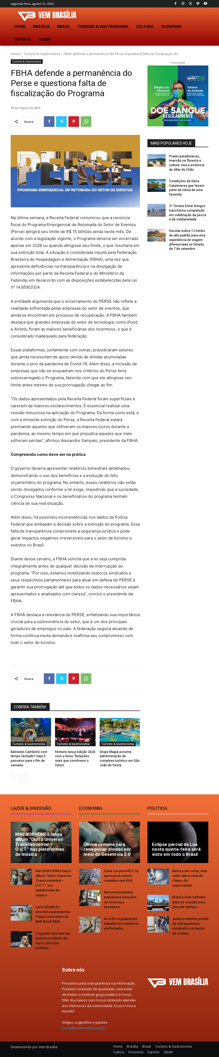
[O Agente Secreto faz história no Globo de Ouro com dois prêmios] (21, 939)
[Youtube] (205, 4)
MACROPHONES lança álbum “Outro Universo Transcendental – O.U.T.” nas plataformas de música (39, 844)
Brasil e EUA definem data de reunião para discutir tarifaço (188, 902)
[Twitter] (190, 4)
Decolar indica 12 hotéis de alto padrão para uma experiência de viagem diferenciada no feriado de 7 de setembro (187, 240)
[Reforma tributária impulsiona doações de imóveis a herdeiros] (89, 898)
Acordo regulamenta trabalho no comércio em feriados (121, 923)
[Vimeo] (198, 4)
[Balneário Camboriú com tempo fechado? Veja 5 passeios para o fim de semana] (31, 732)
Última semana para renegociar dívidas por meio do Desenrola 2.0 (107, 849)
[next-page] (22, 778)
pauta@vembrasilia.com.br (83, 1027)
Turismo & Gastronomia (42, 54)
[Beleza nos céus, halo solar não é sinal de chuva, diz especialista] (158, 877)
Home (15, 54)
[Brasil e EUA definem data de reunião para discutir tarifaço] (158, 903)
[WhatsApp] (86, 121)
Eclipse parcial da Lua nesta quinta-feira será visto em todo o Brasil (176, 849)
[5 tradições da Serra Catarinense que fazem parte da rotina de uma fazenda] (156, 185)
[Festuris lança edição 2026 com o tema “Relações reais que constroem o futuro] (75, 732)
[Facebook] (176, 4)
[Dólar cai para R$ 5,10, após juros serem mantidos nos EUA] (89, 877)
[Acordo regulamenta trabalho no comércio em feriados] (89, 924)
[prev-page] (14, 778)
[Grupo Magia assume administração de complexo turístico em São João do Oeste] (120, 732)
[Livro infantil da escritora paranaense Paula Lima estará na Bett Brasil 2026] (21, 913)
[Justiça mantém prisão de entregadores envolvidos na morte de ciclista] (158, 924)
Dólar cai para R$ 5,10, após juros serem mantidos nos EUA (121, 876)
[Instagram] (183, 4)
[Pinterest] (73, 121)
